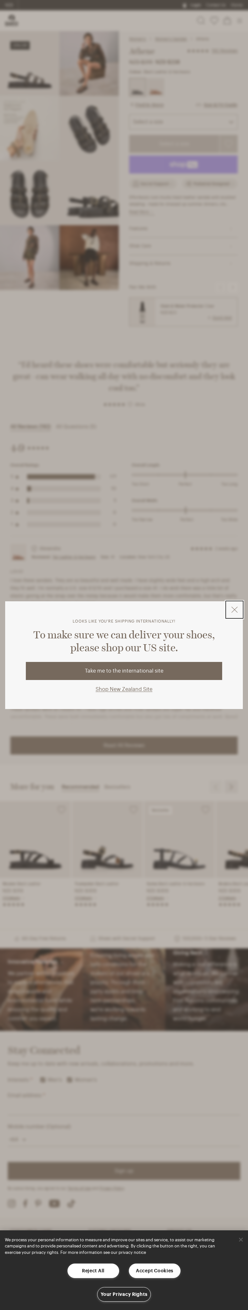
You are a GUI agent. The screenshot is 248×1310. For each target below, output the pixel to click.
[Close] (241, 1240)
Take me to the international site (124, 671)
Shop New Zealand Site (124, 689)
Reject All (93, 1270)
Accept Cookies (154, 1270)
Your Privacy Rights (124, 1294)
